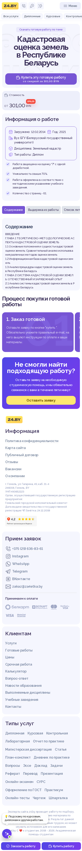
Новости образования (23, 686)
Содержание (13, 209)
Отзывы (11, 462)
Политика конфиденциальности (31, 441)
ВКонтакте (21, 579)
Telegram (20, 571)
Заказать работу (23, 846)
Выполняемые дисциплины (27, 693)
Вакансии (13, 469)
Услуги (10, 643)
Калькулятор (15, 671)
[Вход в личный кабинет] (32, 6)
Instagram (20, 556)
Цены (9, 657)
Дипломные (32, 16)
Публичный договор (21, 455)
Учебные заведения (21, 700)
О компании (15, 476)
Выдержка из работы (43, 209)
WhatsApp (20, 564)
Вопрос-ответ (16, 678)
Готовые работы (19, 650)
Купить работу (63, 846)
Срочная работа (18, 664)
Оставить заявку (41, 400)
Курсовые (53, 16)
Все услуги (10, 16)
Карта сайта (15, 448)
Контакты (13, 707)
